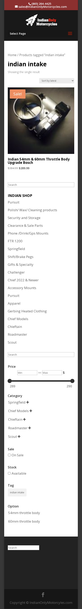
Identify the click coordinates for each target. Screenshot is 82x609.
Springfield (16, 248)
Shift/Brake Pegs (20, 256)
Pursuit (13, 202)
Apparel (14, 303)
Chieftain (15, 326)
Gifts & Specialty (20, 264)
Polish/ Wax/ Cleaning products (32, 210)
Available (19, 473)
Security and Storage (24, 217)
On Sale (17, 455)
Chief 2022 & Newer (23, 280)
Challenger (16, 272)
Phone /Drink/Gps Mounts (28, 233)
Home (12, 55)
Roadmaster (17, 334)
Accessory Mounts (22, 287)
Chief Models (18, 319)
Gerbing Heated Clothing (27, 311)
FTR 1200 (15, 241)
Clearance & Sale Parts (25, 225)
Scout (12, 342)
